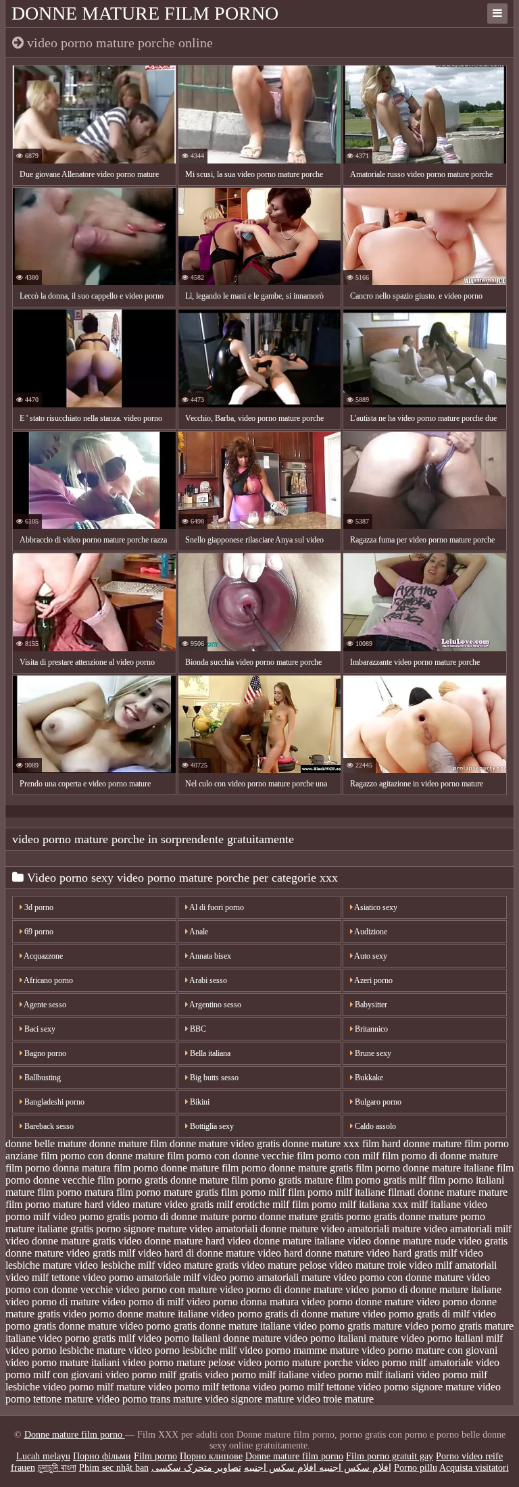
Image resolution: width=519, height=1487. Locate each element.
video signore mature (249, 1399)
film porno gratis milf (381, 1180)
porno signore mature (141, 1228)
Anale (198, 931)
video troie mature (335, 1399)
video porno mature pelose (178, 1362)
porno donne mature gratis (287, 1216)
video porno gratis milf (87, 1338)
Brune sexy (372, 1053)
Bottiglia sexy (211, 1126)
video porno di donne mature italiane (423, 1289)
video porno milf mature (94, 1386)
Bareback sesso (48, 1126)
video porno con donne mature (398, 1277)
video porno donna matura (243, 1301)
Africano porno (47, 980)
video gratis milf (100, 1253)
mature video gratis (173, 1204)
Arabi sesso (207, 980)
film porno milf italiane (336, 1192)
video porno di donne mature (281, 1289)
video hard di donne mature (196, 1253)
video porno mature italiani (62, 1362)
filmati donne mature (432, 1192)
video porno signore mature (415, 1386)
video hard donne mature (310, 1253)
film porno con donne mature (102, 1155)
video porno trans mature (149, 1399)
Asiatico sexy (375, 907)
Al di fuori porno (216, 907)
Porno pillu (415, 1468)
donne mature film (128, 1143)
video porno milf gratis (153, 1374)
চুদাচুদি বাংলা (57, 1468)
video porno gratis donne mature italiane (205, 1326)
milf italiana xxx (373, 1204)
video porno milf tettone (304, 1386)
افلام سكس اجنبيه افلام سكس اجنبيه (317, 1468)
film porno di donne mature (440, 1155)
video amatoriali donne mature (253, 1228)
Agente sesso (44, 1004)
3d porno (37, 907)
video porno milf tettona (199, 1386)
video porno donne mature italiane (135, 1313)
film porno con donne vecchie (230, 1155)
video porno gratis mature (347, 1326)
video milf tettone (42, 1277)
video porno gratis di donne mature (285, 1313)
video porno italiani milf (452, 1338)
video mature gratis (198, 1265)
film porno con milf (338, 1155)
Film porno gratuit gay (389, 1456)
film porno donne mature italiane (424, 1168)
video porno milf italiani (363, 1374)
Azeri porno (373, 980)
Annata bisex (209, 956)
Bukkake (368, 1077)
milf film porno (304, 1204)
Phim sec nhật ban (114, 1468)
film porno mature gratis (167, 1192)
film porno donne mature (166, 1168)
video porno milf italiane (257, 1374)
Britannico (370, 1029)
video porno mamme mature (299, 1350)
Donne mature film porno (144, 13)
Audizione (370, 931)
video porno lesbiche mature (65, 1350)
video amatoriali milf (468, 1228)
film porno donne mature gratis (287, 1168)
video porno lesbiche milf (182, 1350)
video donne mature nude (401, 1240)
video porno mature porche (295, 1362)
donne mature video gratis (225, 1143)
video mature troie (367, 1265)
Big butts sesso (213, 1077)
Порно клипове (211, 1456)
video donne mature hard (171, 1240)
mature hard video (91, 1204)
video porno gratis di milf (416, 1313)
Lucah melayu (43, 1456)
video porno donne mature (357, 1301)
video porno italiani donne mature (209, 1338)
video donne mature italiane (286, 1240)
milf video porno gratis (81, 1216)
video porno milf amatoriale (414, 1362)
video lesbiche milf (114, 1265)
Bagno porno (44, 1053)
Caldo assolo (374, 1126)
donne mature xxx (321, 1143)
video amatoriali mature (371, 1228)
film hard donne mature (412, 1143)
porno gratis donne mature (402, 1216)
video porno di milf (143, 1301)
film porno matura (75, 1192)
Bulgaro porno (377, 1102)
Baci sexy (38, 1029)
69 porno (37, 931)
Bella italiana (209, 1053)
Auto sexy (370, 956)
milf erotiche (243, 1204)
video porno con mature (166, 1289)
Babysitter (370, 1004)
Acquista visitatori (474, 1468)
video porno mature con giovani (429, 1350)
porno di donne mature (180, 1216)
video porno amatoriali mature (266, 1277)
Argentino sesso (214, 1004)
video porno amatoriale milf (141, 1277)
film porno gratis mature (282, 1180)
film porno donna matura (58, 1168)
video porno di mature (52, 1301)
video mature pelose (283, 1265)
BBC (197, 1029)
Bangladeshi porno (53, 1102)
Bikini (198, 1102)
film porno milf (253, 1192)
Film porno (155, 1456)
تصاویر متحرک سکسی (196, 1468)
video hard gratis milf (411, 1253)
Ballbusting (41, 1077)
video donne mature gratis (60, 1240)
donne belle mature (45, 1143)
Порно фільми (102, 1456)
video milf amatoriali (453, 1265)
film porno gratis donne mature (162, 1180)
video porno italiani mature (341, 1338)
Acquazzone (42, 956)
